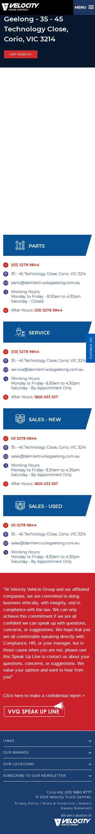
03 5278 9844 (24, 438)
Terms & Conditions (58, 803)
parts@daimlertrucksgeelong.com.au (45, 282)
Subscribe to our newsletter (34, 776)
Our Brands (15, 752)
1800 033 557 (46, 397)
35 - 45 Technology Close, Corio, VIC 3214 (48, 273)
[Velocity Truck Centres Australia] (20, 5)
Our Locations (18, 764)
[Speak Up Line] (34, 710)
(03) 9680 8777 (78, 792)
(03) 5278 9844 (25, 264)
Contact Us (90, 348)
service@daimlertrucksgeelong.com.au (47, 369)
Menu (81, 7)
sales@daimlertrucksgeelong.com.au (45, 456)
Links (8, 741)
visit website (20, 54)
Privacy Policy (27, 803)
